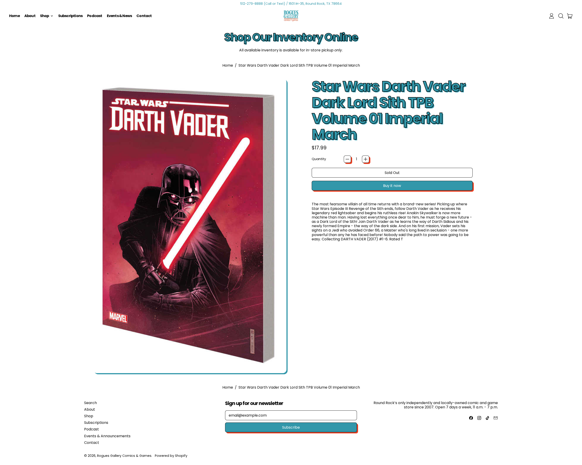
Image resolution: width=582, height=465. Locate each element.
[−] (347, 159)
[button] (560, 16)
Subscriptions (70, 15)
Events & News (119, 15)
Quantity (319, 159)
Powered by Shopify (171, 455)
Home (14, 15)
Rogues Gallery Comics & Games (124, 455)
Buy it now (392, 185)
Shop (88, 416)
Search (90, 402)
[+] (365, 159)
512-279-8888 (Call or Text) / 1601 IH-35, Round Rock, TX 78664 (291, 3)
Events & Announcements (107, 436)
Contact (144, 15)
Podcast (94, 15)
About (29, 15)
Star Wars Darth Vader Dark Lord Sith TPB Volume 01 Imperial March (299, 65)
